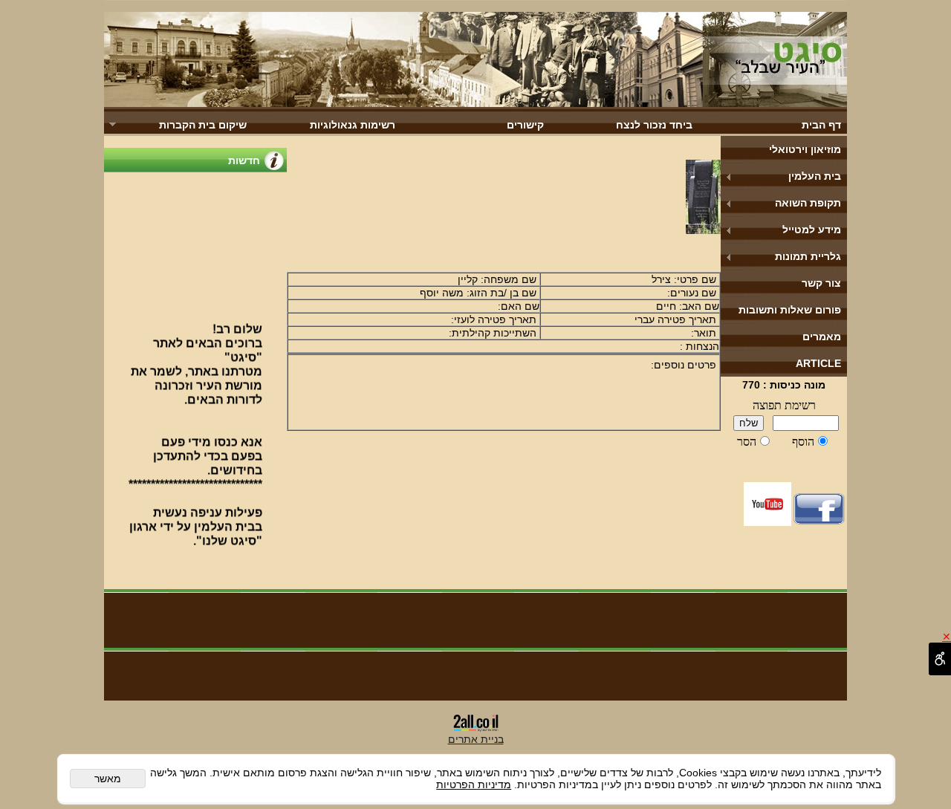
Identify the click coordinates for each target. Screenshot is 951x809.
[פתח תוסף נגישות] (940, 659)
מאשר (107, 778)
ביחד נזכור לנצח (654, 125)
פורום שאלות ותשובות (790, 310)
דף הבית (821, 125)
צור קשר (821, 283)
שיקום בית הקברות (203, 125)
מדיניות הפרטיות (473, 784)
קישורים (525, 125)
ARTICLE (818, 363)
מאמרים (821, 336)
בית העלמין (814, 176)
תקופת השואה (808, 203)
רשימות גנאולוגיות (352, 125)
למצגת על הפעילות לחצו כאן (198, 561)
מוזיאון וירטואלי (805, 149)
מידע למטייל (811, 229)
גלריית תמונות (808, 256)
